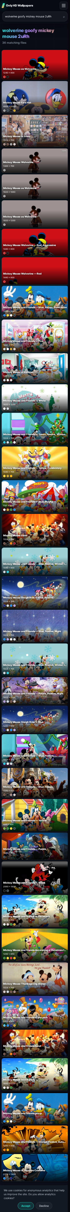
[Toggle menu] (64, 5)
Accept (25, 1205)
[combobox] (32, 16)
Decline (44, 1205)
